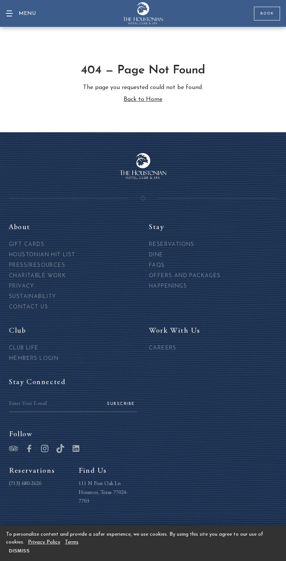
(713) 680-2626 (25, 483)
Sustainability (32, 296)
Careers (163, 348)
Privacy (21, 286)
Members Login (33, 358)
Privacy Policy (44, 542)
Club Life (24, 348)
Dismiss (19, 551)
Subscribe (121, 404)
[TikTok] (60, 449)
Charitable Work (37, 276)
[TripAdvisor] (13, 449)
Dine (156, 255)
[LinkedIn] (76, 449)
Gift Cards (26, 244)
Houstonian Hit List (42, 255)
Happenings (168, 286)
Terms (72, 542)
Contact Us (28, 307)
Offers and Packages (185, 276)
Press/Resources (37, 265)
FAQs (157, 265)
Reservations (171, 244)
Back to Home (143, 99)
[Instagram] (44, 449)
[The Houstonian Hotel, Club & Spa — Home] (143, 13)
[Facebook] (29, 449)
